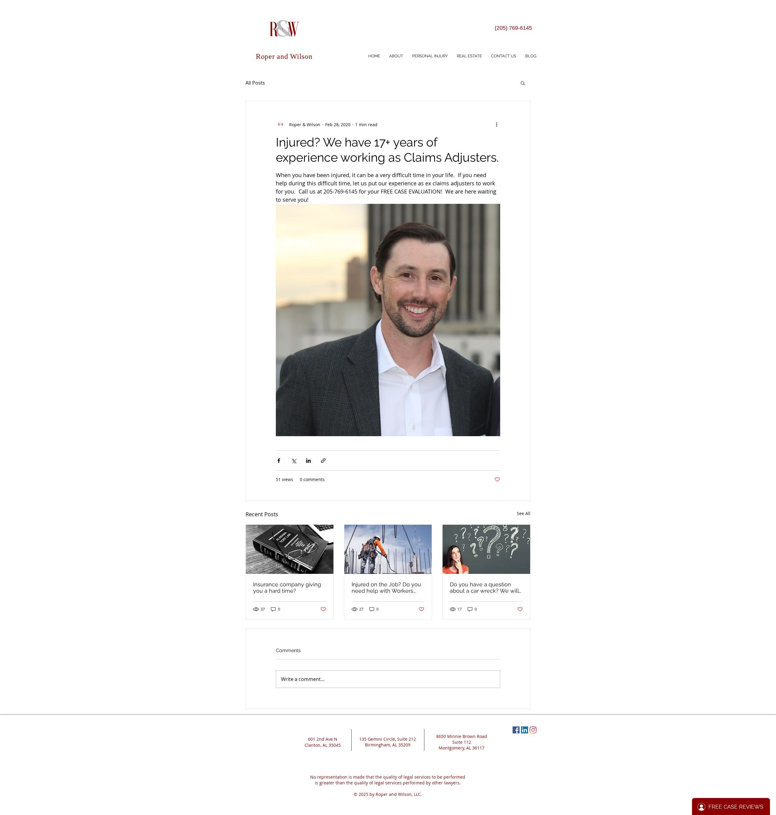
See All (523, 513)
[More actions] (496, 124)
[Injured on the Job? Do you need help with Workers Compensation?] (388, 549)
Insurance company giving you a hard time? (287, 587)
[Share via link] (323, 460)
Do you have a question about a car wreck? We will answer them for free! (484, 587)
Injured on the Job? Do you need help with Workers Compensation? (386, 587)
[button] (523, 82)
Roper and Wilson (284, 56)
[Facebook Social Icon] (516, 729)
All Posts (255, 82)
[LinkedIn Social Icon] (524, 729)
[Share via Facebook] (279, 460)
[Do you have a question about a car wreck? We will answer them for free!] (486, 549)
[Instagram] (533, 729)
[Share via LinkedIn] (308, 460)
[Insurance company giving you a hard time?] (289, 549)
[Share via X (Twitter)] (293, 460)
